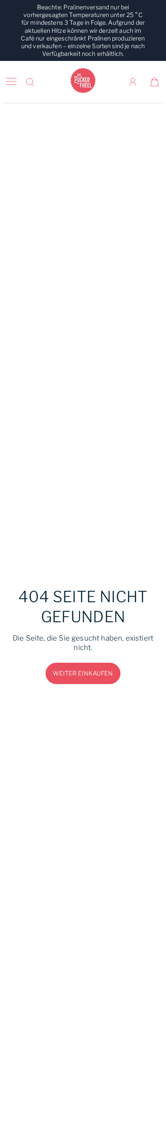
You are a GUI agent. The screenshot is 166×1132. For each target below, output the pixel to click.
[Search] (30, 82)
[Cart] (154, 82)
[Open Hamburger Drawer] (11, 81)
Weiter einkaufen (83, 673)
